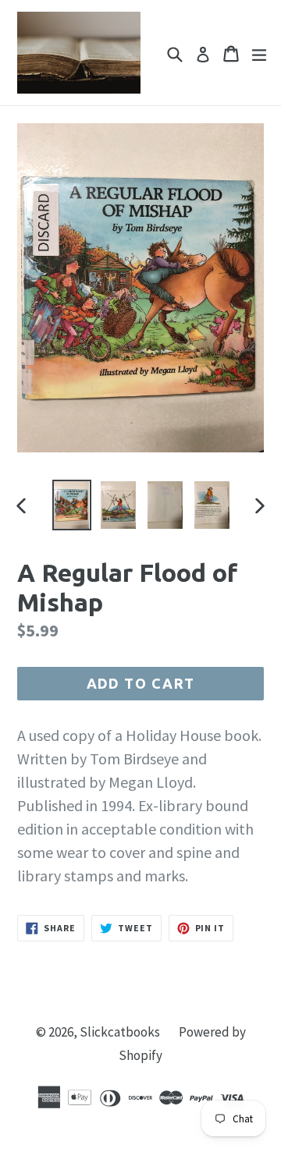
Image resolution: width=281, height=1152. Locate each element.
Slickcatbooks (120, 1031)
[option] (71, 505)
